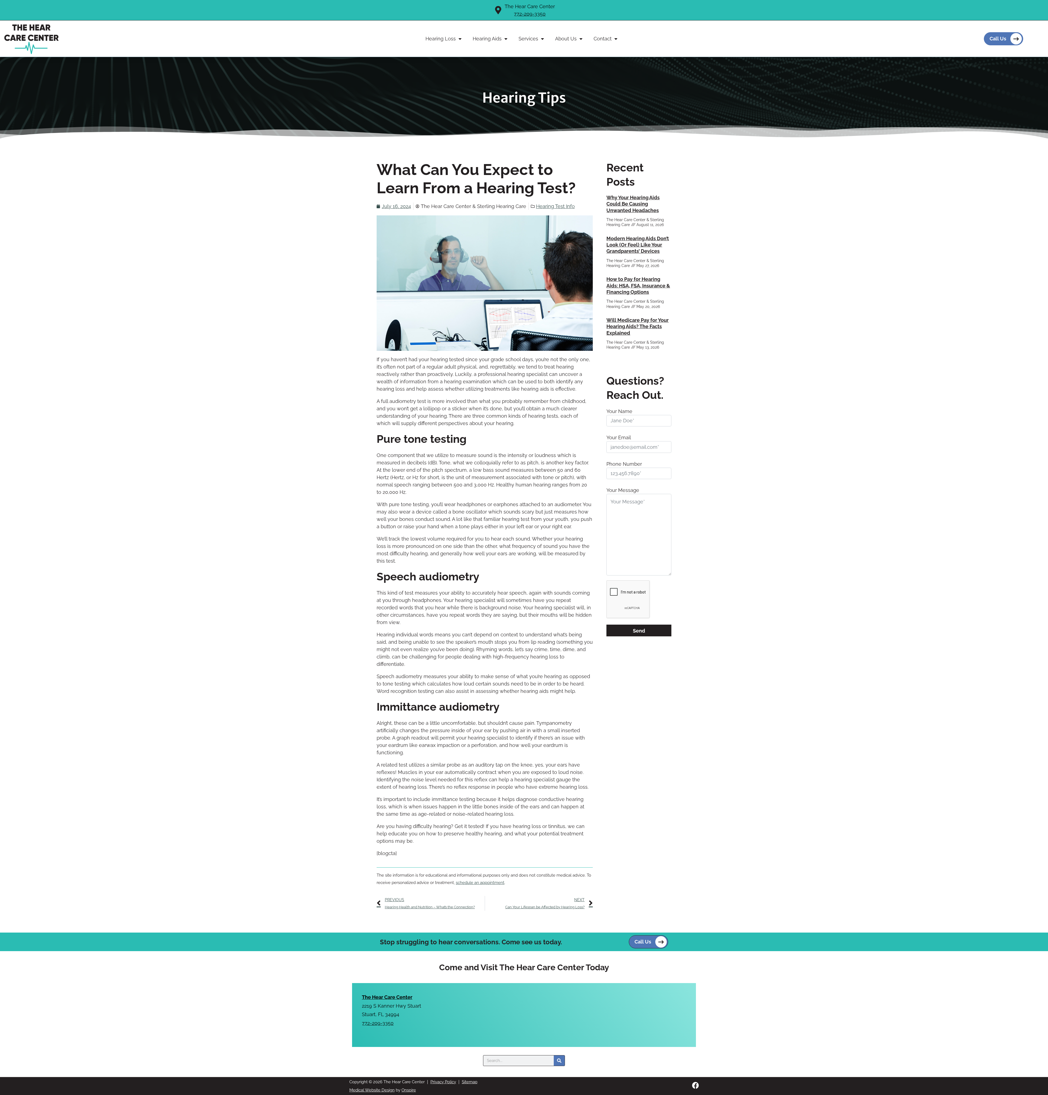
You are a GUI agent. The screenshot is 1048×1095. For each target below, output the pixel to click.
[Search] (559, 1060)
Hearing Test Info (555, 206)
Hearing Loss (440, 38)
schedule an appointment (480, 882)
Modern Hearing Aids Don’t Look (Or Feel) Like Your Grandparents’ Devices (637, 245)
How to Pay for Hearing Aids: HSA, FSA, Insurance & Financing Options (638, 285)
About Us (566, 38)
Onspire (408, 1090)
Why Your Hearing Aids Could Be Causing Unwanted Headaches (633, 204)
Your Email (618, 437)
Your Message (622, 490)
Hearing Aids (487, 38)
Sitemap (469, 1081)
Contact (603, 38)
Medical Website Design (372, 1090)
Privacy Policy (443, 1081)
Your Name (619, 411)
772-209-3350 (530, 14)
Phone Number (624, 464)
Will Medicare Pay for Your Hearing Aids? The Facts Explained (637, 326)
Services (528, 38)
